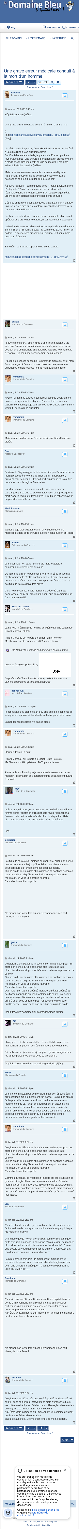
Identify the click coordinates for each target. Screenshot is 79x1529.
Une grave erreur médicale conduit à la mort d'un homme (39, 73)
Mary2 (8, 1072)
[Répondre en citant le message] (64, 95)
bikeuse (16, 1377)
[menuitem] (10, 28)
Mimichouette (12, 508)
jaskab (14, 942)
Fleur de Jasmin (20, 606)
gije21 (18, 788)
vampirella (18, 376)
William (15, 321)
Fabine (15, 542)
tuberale (15, 92)
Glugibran (10, 840)
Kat (14, 1021)
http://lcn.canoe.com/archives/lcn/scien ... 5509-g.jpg (38, 134)
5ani (7, 451)
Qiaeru (54, 1521)
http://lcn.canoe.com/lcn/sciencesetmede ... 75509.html (35, 256)
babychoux (17, 691)
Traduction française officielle (35, 1521)
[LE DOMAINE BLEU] (39, 6)
